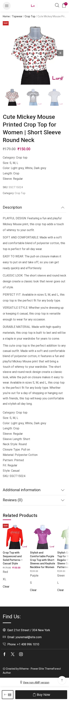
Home (6, 16)
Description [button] (12, 207)
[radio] (15, 572)
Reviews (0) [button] (12, 500)
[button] (7, 6)
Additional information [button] (21, 490)
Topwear (17, 16)
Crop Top (30, 16)
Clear (6, 586)
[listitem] (12, 97)
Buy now (43, 694)
